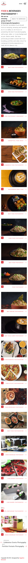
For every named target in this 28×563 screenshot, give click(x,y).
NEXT (13, 546)
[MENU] (25, 4)
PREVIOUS (15, 542)
